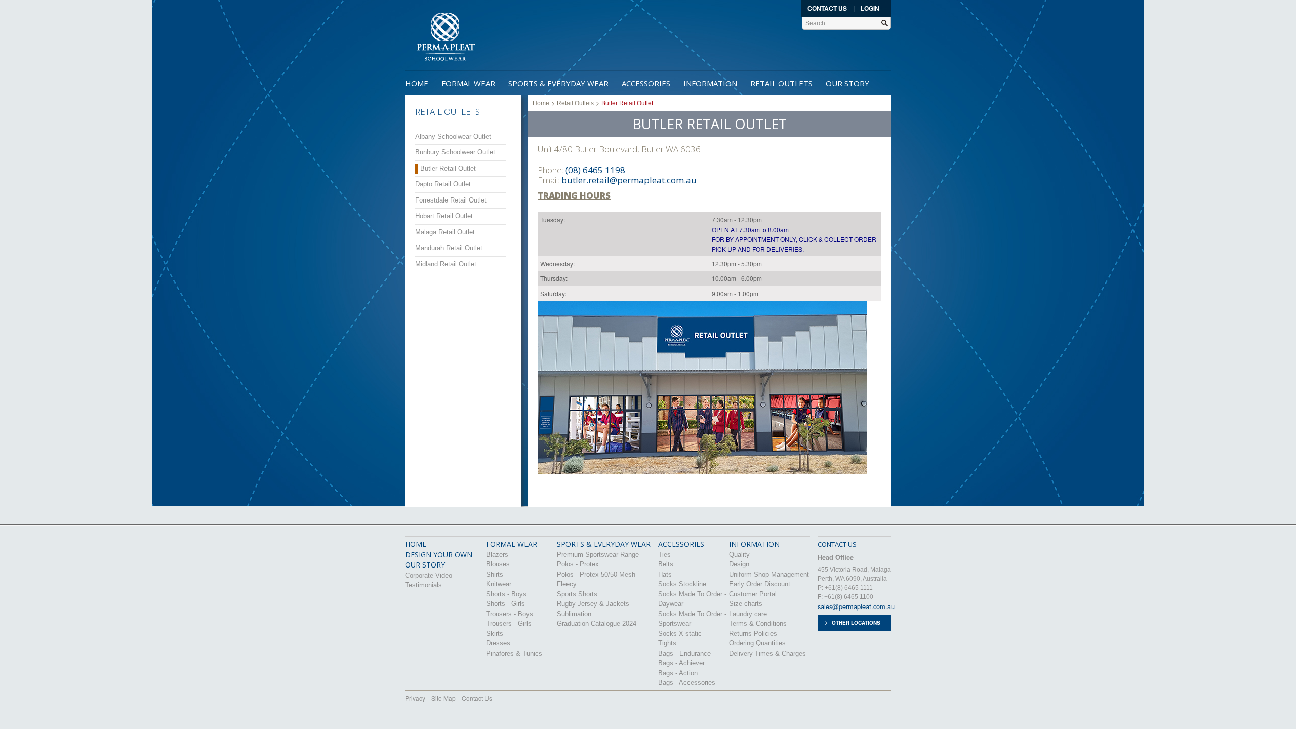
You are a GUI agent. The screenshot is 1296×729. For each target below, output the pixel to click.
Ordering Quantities (757, 643)
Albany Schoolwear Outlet (453, 136)
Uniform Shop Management (769, 574)
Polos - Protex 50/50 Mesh (596, 574)
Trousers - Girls (509, 623)
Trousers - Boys (509, 614)
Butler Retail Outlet (448, 168)
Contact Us (827, 8)
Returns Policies (753, 633)
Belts (665, 564)
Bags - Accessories (686, 682)
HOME (415, 544)
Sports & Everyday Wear (558, 83)
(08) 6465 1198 (595, 170)
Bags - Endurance (684, 653)
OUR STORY (425, 565)
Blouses (498, 564)
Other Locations (856, 622)
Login (870, 8)
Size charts (745, 604)
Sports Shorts (577, 594)
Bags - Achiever (681, 663)
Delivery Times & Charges (767, 653)
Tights (667, 643)
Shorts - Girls (505, 604)
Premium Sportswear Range (598, 554)
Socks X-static (680, 633)
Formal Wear (468, 83)
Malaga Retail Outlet (445, 232)
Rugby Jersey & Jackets (593, 604)
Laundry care (748, 614)
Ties (664, 554)
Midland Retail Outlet (445, 264)
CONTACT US (837, 544)
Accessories (646, 83)
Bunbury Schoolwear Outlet (455, 152)
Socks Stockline (682, 584)
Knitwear (498, 584)
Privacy (415, 698)
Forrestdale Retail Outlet (451, 200)
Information (710, 83)
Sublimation (574, 614)
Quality (739, 554)
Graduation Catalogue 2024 (596, 623)
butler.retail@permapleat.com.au (629, 180)
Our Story (847, 83)
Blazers (497, 554)
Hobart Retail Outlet (444, 216)
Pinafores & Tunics (514, 653)
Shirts (494, 574)
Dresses (498, 643)
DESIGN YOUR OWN (438, 554)
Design (739, 564)
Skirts (494, 633)
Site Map (443, 698)
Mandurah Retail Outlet (448, 248)
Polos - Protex (578, 564)
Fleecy (567, 584)
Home (416, 83)
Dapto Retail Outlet (443, 184)
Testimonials (423, 585)
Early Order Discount (759, 584)
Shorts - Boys (506, 594)
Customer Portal (753, 594)
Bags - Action (678, 673)
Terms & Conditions (758, 623)
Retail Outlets (781, 83)
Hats (665, 574)
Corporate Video (428, 575)
